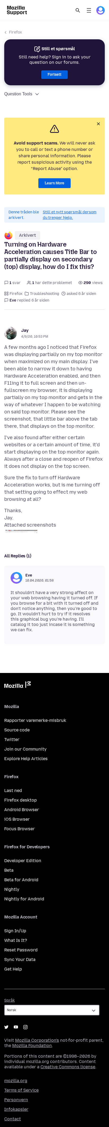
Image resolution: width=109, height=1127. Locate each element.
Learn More (54, 183)
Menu (89, 10)
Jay (25, 330)
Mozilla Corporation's (37, 1040)
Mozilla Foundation (32, 1045)
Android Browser (21, 809)
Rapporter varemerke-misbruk (35, 720)
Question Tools (18, 94)
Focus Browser (19, 828)
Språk (9, 1000)
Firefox (15, 32)
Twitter (11, 739)
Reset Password (21, 949)
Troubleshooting (44, 293)
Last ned (13, 790)
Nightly (11, 889)
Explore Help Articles (26, 758)
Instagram (25, 1027)
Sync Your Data (19, 959)
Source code (17, 729)
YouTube (16, 1027)
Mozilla (17, 685)
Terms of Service (21, 1090)
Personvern (16, 1099)
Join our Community (25, 749)
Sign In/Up (15, 930)
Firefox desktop (20, 800)
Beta (8, 870)
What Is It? (15, 940)
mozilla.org (15, 1080)
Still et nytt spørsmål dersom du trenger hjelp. (70, 215)
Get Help (13, 969)
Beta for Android (21, 879)
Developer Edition (22, 860)
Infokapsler (16, 1109)
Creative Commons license (67, 1066)
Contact (12, 1118)
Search (78, 10)
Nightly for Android (24, 898)
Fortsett (54, 74)
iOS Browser (17, 819)
